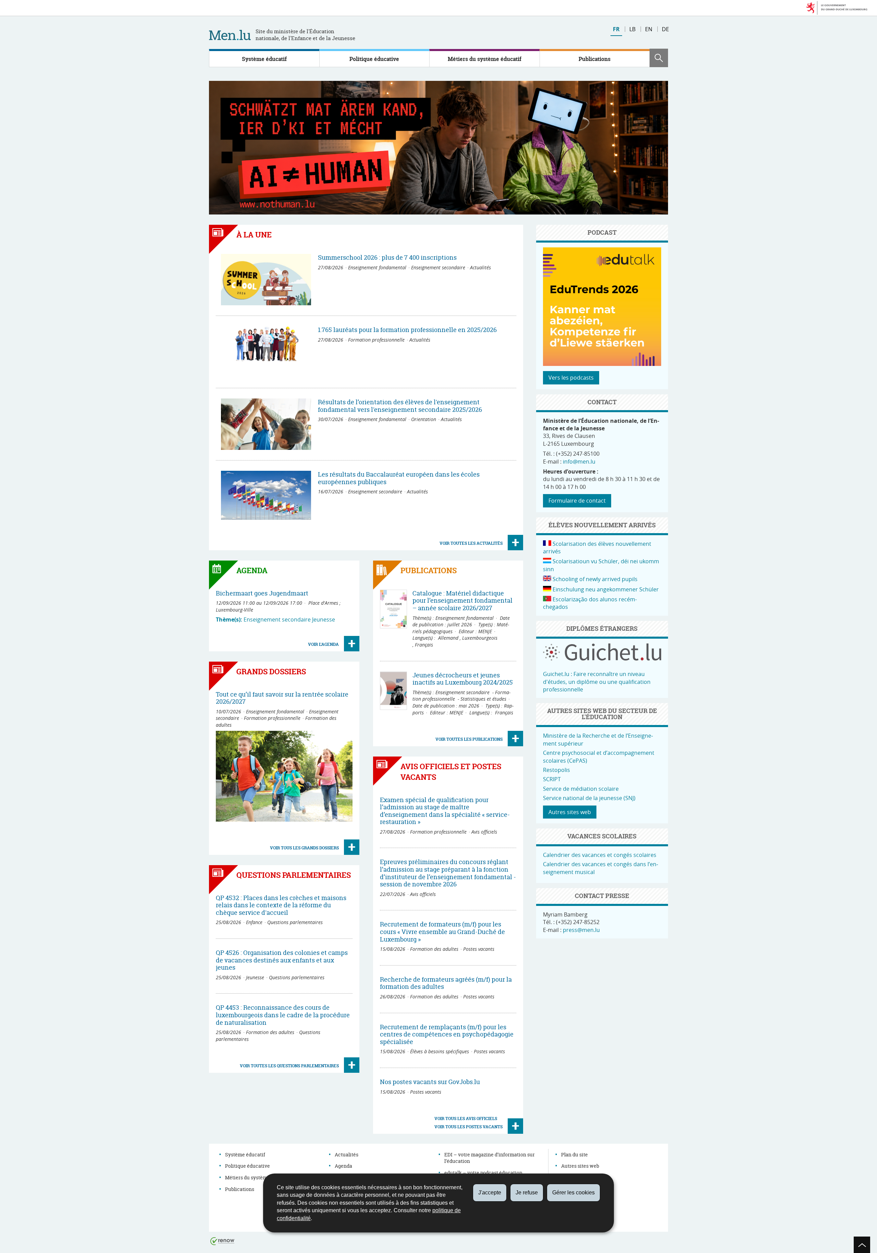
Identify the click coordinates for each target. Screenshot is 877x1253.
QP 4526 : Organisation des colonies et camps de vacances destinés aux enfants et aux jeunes (282, 960)
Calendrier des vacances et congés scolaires (599, 855)
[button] (659, 58)
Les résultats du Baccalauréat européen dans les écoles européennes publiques (399, 478)
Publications (594, 59)
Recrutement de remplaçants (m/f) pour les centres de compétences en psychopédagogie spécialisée (447, 1034)
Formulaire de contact (577, 500)
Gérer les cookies (573, 1192)
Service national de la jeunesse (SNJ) (589, 798)
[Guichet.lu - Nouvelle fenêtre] (602, 658)
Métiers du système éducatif (484, 59)
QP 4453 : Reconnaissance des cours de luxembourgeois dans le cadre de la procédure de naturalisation (283, 1015)
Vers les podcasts (571, 377)
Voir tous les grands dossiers (304, 848)
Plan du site (574, 1154)
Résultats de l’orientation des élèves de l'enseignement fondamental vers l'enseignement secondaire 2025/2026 (400, 406)
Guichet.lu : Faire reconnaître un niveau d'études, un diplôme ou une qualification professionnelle (597, 681)
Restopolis (556, 770)
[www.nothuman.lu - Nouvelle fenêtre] (438, 147)
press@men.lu (581, 930)
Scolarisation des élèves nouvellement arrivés (597, 547)
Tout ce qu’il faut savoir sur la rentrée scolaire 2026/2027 (282, 698)
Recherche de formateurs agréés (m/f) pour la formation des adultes (446, 983)
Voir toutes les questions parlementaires (289, 1066)
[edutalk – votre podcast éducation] (602, 364)
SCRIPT (552, 779)
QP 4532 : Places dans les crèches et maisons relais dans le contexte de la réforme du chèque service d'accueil (281, 905)
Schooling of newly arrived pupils (595, 579)
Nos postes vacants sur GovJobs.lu (430, 1082)
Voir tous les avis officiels (465, 1118)
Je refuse (527, 1192)
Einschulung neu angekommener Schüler (606, 589)
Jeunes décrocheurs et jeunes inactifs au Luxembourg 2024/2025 (462, 679)
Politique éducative (374, 59)
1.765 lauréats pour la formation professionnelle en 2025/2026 (407, 329)
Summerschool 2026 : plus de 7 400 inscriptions (387, 257)
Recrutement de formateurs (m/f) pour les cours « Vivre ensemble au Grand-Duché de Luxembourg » (442, 931)
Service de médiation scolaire (581, 789)
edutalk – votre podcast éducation (483, 1172)
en (648, 29)
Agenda (343, 1166)
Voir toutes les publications (469, 739)
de (665, 29)
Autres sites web (569, 812)
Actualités (346, 1154)
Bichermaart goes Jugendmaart (262, 593)
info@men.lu (579, 461)
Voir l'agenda (323, 644)
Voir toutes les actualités (471, 543)
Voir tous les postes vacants (468, 1127)
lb (632, 29)
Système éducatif (264, 59)
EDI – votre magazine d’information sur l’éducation (489, 1158)
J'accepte (489, 1192)
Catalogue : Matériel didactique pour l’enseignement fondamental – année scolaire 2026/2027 (462, 600)
